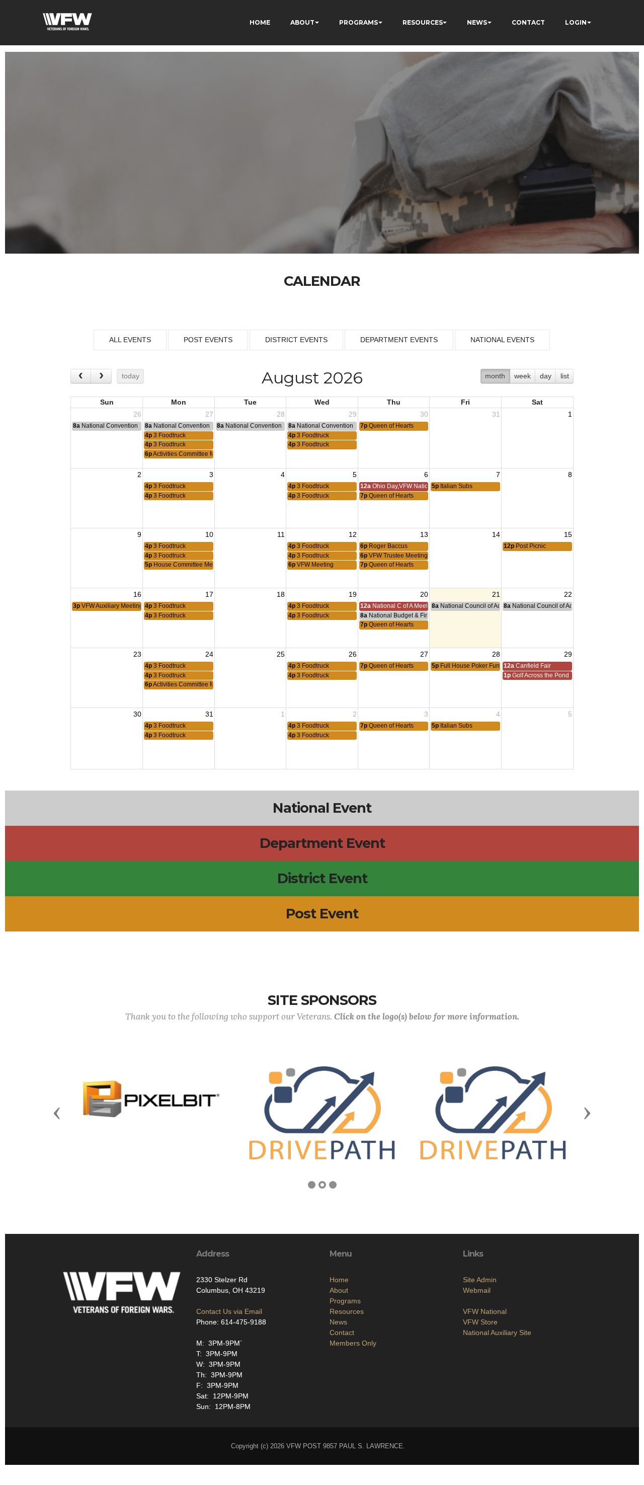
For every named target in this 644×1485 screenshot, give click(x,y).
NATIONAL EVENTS (502, 340)
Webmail (477, 1290)
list (564, 376)
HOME (260, 22)
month (495, 376)
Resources (347, 1311)
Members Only (353, 1343)
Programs (345, 1301)
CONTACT (528, 22)
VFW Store (480, 1322)
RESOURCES (423, 22)
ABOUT (302, 22)
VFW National (485, 1311)
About (339, 1290)
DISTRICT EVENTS (296, 340)
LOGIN (576, 22)
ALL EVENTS (130, 340)
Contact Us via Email (229, 1311)
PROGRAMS (358, 22)
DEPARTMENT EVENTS (399, 340)
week (522, 376)
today (130, 376)
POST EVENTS (208, 340)
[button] (56, 1112)
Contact (342, 1332)
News (338, 1322)
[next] (101, 376)
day (545, 376)
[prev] (80, 376)
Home (339, 1280)
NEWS (477, 22)
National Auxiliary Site (497, 1332)
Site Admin (480, 1280)
